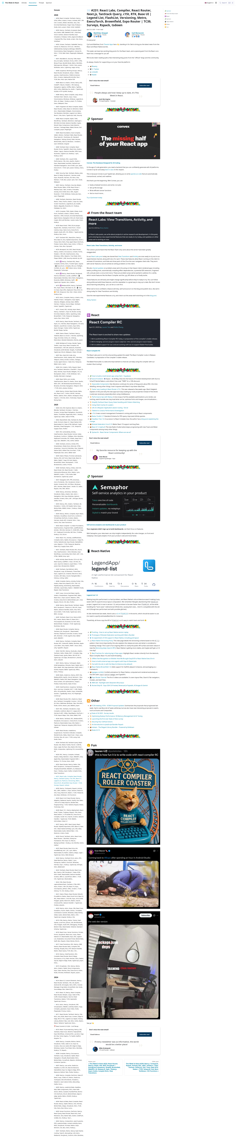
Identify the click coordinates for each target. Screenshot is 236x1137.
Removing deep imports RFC (105, 648)
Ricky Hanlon (91, 300)
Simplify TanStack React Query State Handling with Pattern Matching (116, 402)
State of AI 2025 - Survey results (103, 713)
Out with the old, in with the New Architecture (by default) (112, 664)
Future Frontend (97, 379)
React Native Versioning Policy (102, 641)
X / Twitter (95, 69)
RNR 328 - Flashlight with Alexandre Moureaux (108, 683)
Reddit (94, 75)
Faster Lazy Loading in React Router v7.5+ (106, 389)
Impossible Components (100, 384)
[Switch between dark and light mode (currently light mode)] (216, 2)
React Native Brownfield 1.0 (101, 667)
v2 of (122, 614)
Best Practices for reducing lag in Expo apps (107, 653)
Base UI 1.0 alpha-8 (98, 427)
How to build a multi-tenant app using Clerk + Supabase (111, 376)
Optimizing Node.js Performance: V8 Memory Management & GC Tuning (117, 716)
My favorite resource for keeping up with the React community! (116, 451)
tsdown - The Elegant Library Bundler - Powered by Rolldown (113, 727)
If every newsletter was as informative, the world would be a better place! (117, 1043)
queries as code (136, 174)
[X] (94, 36)
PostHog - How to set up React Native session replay (110, 632)
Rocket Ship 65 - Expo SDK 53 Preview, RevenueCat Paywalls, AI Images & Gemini (120, 685)
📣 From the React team (171, 13)
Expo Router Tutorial (99, 677)
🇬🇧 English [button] (208, 3)
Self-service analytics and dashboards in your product (106, 525)
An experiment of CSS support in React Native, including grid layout (115, 638)
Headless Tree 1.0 (98, 419)
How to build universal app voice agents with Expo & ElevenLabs (114, 661)
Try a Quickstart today (94, 198)
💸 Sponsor (168, 11)
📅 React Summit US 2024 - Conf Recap (66, 1026)
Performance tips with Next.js (102, 397)
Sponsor (49, 3)
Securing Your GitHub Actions (102, 722)
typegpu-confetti (98, 672)
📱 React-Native (169, 21)
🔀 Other (167, 24)
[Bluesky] (96, 36)
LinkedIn (95, 72)
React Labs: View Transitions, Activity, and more (104, 245)
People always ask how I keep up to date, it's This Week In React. (117, 94)
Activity (135, 256)
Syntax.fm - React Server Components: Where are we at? (111, 432)
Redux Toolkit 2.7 (98, 416)
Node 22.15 (96, 730)
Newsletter (33, 3)
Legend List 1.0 (92, 595)
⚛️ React (167, 16)
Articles (24, 3)
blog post (153, 296)
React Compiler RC (93, 351)
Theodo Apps (108, 44)
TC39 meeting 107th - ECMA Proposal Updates (108, 706)
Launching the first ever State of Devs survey (107, 719)
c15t (93, 413)
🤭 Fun (167, 27)
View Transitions (124, 256)
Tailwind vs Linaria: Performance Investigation (108, 411)
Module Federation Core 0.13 (102, 424)
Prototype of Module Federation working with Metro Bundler (113, 635)
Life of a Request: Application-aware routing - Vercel (110, 408)
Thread (41, 3)
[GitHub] (98, 36)
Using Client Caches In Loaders (102, 405)
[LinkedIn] (100, 36)
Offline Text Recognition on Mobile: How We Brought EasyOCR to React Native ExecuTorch (123, 659)
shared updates (98, 268)
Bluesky (94, 66)
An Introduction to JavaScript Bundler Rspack (107, 724)
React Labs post (96, 256)
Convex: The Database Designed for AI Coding (103, 163)
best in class (109, 170)
